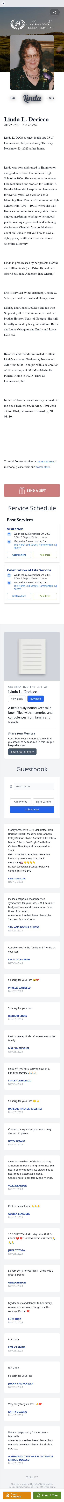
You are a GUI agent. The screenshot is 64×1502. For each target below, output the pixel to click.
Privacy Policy (22, 1487)
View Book (17, 698)
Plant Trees (45, 554)
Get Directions (19, 554)
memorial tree (45, 461)
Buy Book (35, 698)
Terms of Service (41, 1487)
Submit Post (32, 809)
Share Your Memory (22, 751)
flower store (42, 467)
